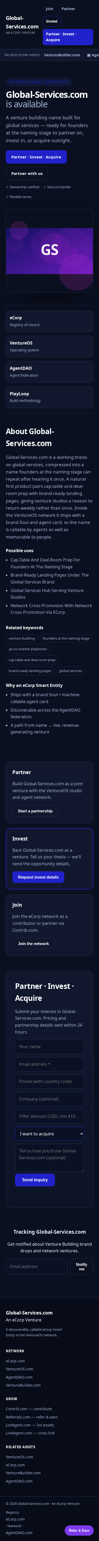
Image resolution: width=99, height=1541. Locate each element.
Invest (52, 21)
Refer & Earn (79, 1530)
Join (49, 8)
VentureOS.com (19, 1368)
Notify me (81, 1266)
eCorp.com (15, 1360)
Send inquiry (35, 1180)
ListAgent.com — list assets (30, 1424)
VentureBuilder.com (23, 1385)
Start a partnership (35, 811)
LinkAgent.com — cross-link (30, 1432)
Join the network (33, 943)
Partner (68, 8)
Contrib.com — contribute (29, 1408)
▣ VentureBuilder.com (58, 54)
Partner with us (27, 173)
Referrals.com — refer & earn (32, 1417)
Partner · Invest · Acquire (61, 36)
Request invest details (38, 877)
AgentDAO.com (19, 1377)
